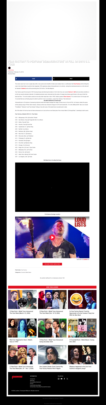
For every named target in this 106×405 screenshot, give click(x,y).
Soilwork (23, 88)
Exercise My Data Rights (35, 385)
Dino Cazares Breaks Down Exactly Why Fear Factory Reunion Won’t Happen (51, 367)
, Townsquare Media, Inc (24, 390)
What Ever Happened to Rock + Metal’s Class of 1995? (21, 341)
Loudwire (85, 259)
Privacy (31, 383)
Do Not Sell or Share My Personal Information (40, 386)
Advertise (32, 380)
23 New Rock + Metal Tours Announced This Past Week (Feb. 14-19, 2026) (51, 312)
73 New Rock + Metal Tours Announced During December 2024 (51, 341)
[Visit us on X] (67, 379)
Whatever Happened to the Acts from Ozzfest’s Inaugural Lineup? (80, 367)
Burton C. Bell (72, 92)
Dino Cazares (67, 96)
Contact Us (32, 378)
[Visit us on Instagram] (59, 379)
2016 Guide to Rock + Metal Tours (52, 264)
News (30, 272)
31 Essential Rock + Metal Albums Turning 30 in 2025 (81, 341)
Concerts (23, 272)
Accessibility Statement (35, 382)
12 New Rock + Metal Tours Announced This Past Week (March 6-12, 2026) (21, 312)
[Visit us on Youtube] (62, 379)
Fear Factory (77, 84)
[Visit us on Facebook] (65, 379)
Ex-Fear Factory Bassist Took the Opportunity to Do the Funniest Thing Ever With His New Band (81, 313)
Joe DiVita (11, 70)
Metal (27, 272)
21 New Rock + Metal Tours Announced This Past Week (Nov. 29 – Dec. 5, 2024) (21, 367)
